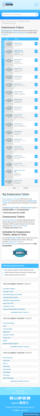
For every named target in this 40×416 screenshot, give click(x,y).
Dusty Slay (6, 366)
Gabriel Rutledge (8, 378)
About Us (8, 388)
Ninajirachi (6, 332)
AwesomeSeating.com (20, 32)
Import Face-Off (8, 303)
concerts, (19, 226)
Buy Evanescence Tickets (10, 199)
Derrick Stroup (7, 357)
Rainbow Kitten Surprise (10, 343)
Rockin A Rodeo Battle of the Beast (14, 309)
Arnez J (5, 363)
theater (25, 226)
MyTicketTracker (20, 391)
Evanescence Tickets (14, 238)
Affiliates (23, 388)
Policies (18, 388)
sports (14, 226)
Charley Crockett (8, 335)
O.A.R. (5, 326)
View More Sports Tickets (19, 312)
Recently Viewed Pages (31, 414)
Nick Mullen (6, 372)
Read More (4, 34)
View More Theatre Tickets (19, 381)
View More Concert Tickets (19, 346)
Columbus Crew (8, 291)
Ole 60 (5, 340)
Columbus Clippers (9, 288)
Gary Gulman (7, 369)
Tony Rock (6, 375)
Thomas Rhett (7, 329)
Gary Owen (6, 360)
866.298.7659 (6, 201)
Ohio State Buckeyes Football (12, 294)
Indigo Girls (6, 338)
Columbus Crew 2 (8, 306)
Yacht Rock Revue (8, 323)
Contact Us (30, 388)
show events (20, 188)
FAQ (13, 388)
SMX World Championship (11, 300)
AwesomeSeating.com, (9, 243)
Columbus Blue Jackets (10, 297)
